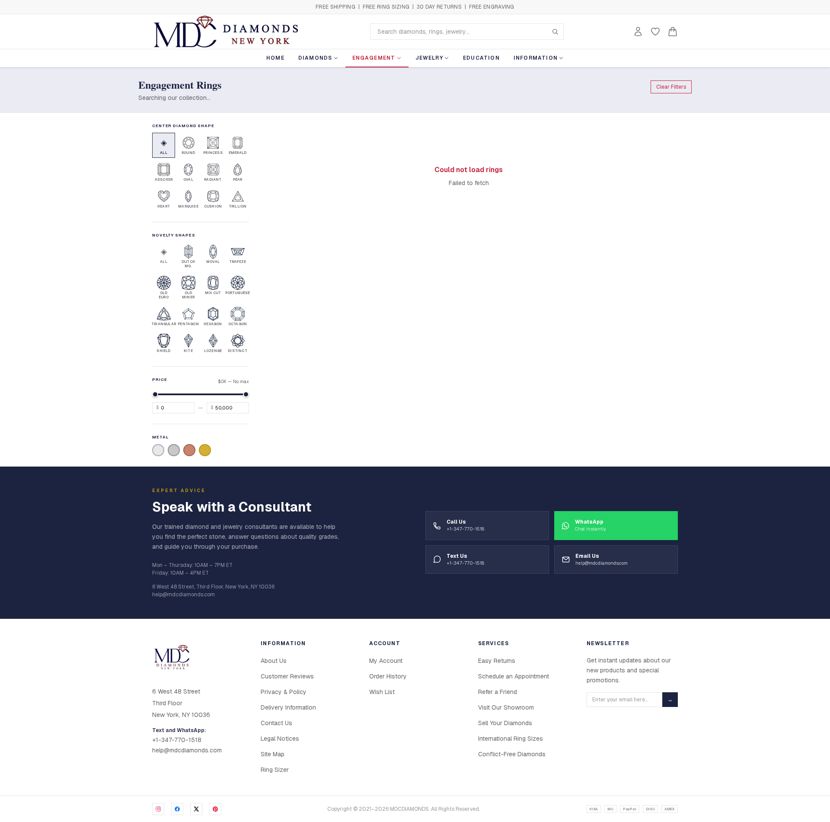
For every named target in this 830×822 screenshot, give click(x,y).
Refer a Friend (497, 692)
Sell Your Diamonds (505, 723)
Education (481, 57)
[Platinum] (174, 450)
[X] (196, 809)
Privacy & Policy (283, 692)
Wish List (382, 692)
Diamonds (315, 57)
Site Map (272, 754)
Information (536, 57)
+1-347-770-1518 (176, 740)
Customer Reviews (287, 676)
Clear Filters (671, 86)
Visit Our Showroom (506, 707)
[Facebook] (177, 809)
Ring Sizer (275, 770)
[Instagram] (158, 809)
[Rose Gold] (189, 450)
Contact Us (276, 723)
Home (275, 57)
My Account (385, 661)
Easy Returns (496, 661)
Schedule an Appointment (513, 676)
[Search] (555, 31)
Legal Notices (280, 738)
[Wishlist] (655, 31)
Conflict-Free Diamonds (512, 754)
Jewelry (429, 57)
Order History (388, 676)
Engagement (374, 57)
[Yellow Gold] (205, 450)
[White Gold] (158, 450)
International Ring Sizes (510, 738)
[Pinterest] (215, 809)
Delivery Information (288, 707)
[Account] (638, 31)
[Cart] (672, 31)
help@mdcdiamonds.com (187, 750)
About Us (274, 661)
